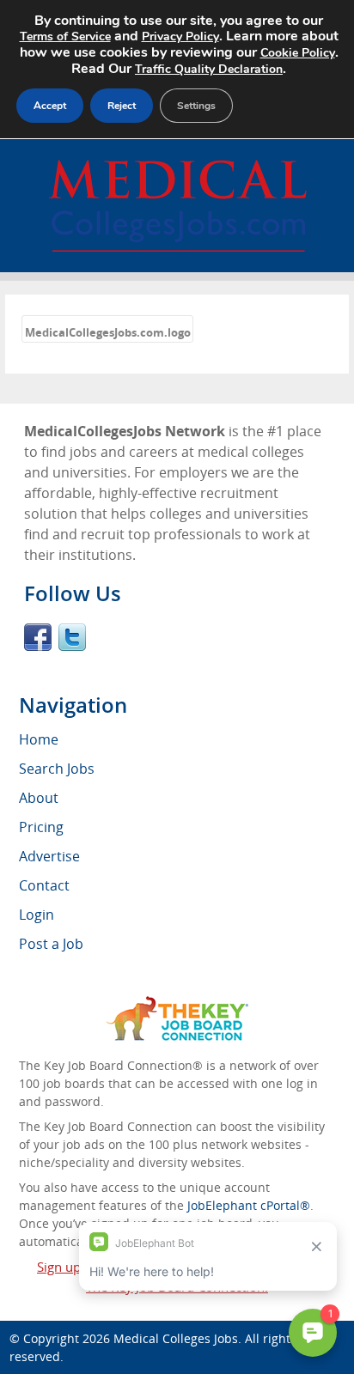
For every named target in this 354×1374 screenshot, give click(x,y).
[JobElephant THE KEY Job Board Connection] (177, 1004)
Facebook (38, 637)
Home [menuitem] (38, 739)
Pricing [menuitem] (41, 827)
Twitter (72, 637)
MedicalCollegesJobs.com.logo (108, 332)
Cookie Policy (297, 53)
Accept (50, 105)
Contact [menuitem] (44, 885)
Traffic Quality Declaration (209, 69)
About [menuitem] (38, 797)
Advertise (49, 856)
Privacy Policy (180, 36)
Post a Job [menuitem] (51, 943)
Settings (196, 105)
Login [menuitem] (36, 914)
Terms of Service (65, 36)
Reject (121, 105)
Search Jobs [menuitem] (57, 768)
